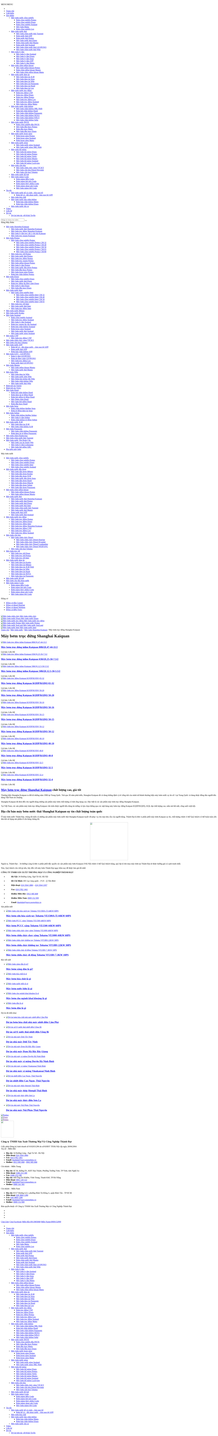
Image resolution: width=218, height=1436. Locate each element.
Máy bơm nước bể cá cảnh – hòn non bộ (27, 1410)
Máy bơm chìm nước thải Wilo (28, 49)
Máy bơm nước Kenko (15, 313)
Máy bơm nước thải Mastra (22, 370)
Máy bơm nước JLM (14, 422)
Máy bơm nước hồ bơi (20, 174)
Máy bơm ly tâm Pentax (20, 265)
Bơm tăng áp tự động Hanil (22, 395)
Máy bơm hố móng (18, 149)
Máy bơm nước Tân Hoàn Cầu (18, 440)
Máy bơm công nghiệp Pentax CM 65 (31, 249)
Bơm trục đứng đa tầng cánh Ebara (25, 283)
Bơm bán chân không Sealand (23, 327)
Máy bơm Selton (12, 413)
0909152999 (51, 1222)
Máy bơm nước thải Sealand (22, 331)
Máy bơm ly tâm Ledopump (22, 445)
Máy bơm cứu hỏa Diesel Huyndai (30, 170)
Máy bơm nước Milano (15, 311)
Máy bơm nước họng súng (21, 134)
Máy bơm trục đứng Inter (21, 308)
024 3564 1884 (27, 885)
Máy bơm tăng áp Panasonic (27, 84)
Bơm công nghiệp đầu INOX (27, 124)
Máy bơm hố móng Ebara (26, 152)
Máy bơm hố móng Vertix (26, 156)
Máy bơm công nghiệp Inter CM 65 (30, 302)
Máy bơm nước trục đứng (21, 90)
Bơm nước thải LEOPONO (22, 363)
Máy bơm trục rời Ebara (20, 553)
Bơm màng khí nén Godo (26, 181)
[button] (7, 4)
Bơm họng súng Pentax (25, 136)
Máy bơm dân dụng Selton (21, 485)
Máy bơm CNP (12, 336)
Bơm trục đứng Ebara (24, 95)
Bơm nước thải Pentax (25, 38)
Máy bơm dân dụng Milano (22, 471)
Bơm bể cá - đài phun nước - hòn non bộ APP (34, 195)
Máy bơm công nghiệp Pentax (23, 240)
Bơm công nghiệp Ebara (26, 22)
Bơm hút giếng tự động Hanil (23, 397)
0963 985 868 (31, 1162)
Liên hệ (9, 211)
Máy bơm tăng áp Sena (25, 79)
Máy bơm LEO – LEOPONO (18, 354)
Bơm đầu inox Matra (24, 129)
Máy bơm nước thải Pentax (22, 256)
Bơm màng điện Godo (25, 179)
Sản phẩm (10, 15)
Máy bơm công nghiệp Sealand (23, 467)
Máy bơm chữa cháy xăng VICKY (30, 168)
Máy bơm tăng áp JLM (25, 77)
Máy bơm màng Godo (20, 177)
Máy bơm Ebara (12, 277)
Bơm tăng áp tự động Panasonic (24, 433)
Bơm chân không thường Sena (23, 408)
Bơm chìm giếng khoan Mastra (28, 70)
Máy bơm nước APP (14, 345)
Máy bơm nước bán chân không (24, 199)
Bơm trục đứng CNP (24, 93)
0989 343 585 (18, 1184)
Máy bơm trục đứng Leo (26, 99)
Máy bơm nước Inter (14, 290)
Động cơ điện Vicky (14, 610)
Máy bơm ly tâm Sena (25, 59)
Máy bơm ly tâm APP (24, 61)
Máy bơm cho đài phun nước (17, 581)
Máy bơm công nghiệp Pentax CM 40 (31, 245)
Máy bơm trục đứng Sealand (27, 102)
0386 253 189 (21, 1173)
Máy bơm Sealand (13, 315)
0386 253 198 (16, 1175)
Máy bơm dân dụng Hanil (21, 481)
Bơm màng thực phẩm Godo (27, 184)
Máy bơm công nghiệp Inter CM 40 (30, 297)
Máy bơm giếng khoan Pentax (28, 68)
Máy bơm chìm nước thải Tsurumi (29, 34)
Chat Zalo (5, 1222)
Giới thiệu (10, 13)
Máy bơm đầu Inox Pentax (26, 127)
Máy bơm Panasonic (14, 429)
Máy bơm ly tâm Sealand (26, 54)
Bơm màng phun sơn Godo (27, 186)
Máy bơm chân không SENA (28, 115)
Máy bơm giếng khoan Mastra (23, 367)
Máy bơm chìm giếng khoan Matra (30, 72)
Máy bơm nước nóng (19, 143)
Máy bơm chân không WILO (27, 118)
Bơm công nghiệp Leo (25, 29)
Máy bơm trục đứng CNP (21, 338)
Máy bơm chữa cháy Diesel (22, 537)
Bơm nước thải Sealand (25, 45)
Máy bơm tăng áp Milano (21, 565)
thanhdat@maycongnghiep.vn (29, 902)
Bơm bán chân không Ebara (27, 204)
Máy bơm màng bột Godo (26, 188)
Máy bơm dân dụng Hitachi (22, 483)
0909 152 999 (33, 898)
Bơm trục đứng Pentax (25, 97)
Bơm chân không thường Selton (24, 415)
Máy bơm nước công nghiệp (22, 18)
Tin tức (9, 190)
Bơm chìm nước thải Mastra (27, 43)
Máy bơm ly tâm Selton (20, 417)
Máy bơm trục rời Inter (20, 304)
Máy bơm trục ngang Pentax (22, 261)
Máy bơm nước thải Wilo (21, 383)
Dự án (8, 213)
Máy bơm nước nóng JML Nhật (29, 147)
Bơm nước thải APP (24, 36)
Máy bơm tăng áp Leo (25, 88)
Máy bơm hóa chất (18, 197)
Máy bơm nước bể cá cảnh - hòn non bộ (27, 193)
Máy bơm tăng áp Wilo (25, 81)
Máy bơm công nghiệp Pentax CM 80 (31, 252)
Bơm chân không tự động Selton (24, 420)
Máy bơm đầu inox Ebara (26, 131)
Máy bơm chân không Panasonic (29, 113)
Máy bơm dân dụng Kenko (22, 474)
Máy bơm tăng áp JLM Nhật (22, 567)
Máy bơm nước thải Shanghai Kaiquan (26, 229)
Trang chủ (10, 11)
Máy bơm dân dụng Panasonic (23, 487)
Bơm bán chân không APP (21, 352)
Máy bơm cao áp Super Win (22, 442)
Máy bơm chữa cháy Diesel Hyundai (31, 542)
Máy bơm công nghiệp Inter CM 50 (30, 299)
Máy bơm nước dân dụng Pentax (24, 267)
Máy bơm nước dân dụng (16, 469)
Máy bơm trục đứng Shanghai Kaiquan (26, 231)
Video (8, 209)
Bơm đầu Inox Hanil (19, 404)
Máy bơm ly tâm (17, 52)
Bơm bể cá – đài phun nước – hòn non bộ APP (29, 347)
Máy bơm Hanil (12, 390)
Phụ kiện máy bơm (13, 449)
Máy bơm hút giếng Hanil (21, 402)
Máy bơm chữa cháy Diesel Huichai (30, 540)
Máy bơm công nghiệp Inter (22, 292)
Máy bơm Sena (12, 406)
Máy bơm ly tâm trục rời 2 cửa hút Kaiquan (28, 233)
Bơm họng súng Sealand (26, 138)
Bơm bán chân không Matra (27, 202)
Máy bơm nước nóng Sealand (28, 145)
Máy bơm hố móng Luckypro (28, 163)
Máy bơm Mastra (13, 365)
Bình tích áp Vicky (13, 388)
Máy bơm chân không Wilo (22, 381)
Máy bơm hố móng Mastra (26, 159)
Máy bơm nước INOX (20, 122)
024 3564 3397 (41, 885)
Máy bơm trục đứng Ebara (21, 521)
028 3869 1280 (22, 1195)
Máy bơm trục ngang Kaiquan (23, 236)
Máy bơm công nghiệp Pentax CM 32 (31, 242)
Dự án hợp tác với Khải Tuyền (23, 215)
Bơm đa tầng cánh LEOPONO (23, 358)
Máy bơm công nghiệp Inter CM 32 (30, 295)
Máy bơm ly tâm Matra (25, 63)
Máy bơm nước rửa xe (20, 206)
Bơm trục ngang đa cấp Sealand (23, 324)
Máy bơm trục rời (13, 551)
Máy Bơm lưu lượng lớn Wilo (23, 379)
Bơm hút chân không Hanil (27, 111)
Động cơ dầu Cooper (14, 603)
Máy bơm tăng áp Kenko (21, 562)
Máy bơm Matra (22, 27)
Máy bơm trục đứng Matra (26, 104)
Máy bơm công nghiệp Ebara (22, 279)
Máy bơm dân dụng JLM (21, 476)
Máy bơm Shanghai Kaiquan (17, 227)
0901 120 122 (21, 1180)
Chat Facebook (15, 1222)
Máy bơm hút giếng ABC (21, 447)
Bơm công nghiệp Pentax (26, 20)
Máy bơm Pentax (13, 238)
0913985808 (31, 1222)
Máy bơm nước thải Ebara (26, 40)
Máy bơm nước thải (19, 31)
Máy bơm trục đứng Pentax (22, 258)
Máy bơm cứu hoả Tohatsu (27, 172)
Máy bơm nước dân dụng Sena (23, 478)
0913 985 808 (32, 894)
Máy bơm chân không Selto (27, 120)
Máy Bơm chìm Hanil (20, 399)
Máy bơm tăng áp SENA (21, 574)
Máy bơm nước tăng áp (20, 74)
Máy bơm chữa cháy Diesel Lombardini (32, 544)
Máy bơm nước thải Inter (21, 306)
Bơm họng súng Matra (25, 140)
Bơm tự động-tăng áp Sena (22, 411)
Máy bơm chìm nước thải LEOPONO (31, 47)
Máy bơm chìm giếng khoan (22, 65)
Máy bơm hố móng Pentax (26, 154)
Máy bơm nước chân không (22, 106)
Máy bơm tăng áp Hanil (25, 86)
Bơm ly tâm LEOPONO (21, 356)
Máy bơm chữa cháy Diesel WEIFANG (32, 546)
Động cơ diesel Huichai (15, 605)
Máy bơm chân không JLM (22, 427)
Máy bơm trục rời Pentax (21, 254)
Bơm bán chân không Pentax (22, 274)
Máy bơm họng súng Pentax (22, 272)
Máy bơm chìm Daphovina (17, 436)
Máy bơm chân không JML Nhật (29, 109)
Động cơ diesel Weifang (15, 607)
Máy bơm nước (17, 630)
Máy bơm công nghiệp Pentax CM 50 (31, 247)
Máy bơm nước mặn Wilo (21, 377)
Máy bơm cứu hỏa (18, 165)
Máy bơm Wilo (12, 372)
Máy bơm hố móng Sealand (27, 161)
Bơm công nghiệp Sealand (26, 24)
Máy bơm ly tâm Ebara (25, 56)
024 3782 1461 (22, 889)
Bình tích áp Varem (13, 386)
